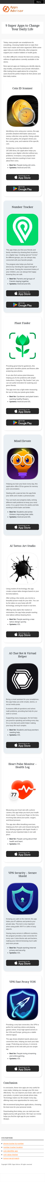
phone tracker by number (13, 1143)
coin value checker (10, 1154)
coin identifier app (10, 1151)
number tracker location (13, 1147)
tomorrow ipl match (11, 1158)
